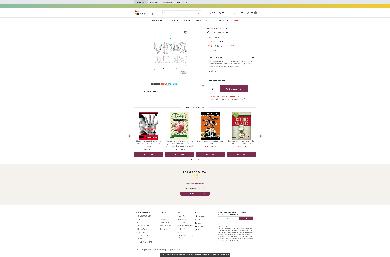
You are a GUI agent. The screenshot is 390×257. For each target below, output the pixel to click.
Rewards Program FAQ (144, 242)
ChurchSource (154, 2)
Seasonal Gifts (220, 20)
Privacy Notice (182, 222)
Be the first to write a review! (195, 194)
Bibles (187, 20)
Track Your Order (142, 235)
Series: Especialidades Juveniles (217, 28)
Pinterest (201, 230)
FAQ (137, 222)
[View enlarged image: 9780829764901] (170, 57)
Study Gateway (182, 2)
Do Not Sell (181, 229)
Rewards (139, 239)
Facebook (201, 223)
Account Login (141, 232)
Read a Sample (151, 91)
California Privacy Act (184, 226)
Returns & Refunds (142, 226)
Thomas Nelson (165, 222)
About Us (163, 216)
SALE (236, 20)
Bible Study (201, 20)
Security (180, 232)
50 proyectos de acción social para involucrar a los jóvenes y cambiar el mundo (148, 143)
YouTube (200, 226)
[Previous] (129, 136)
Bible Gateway (168, 2)
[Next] (261, 136)
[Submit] (198, 13)
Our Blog (163, 219)
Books (175, 20)
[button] (253, 88)
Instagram (201, 216)
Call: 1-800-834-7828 (143, 216)
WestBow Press (165, 226)
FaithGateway (141, 2)
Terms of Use (182, 219)
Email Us (139, 219)
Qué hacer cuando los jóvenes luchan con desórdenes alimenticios (241, 142)
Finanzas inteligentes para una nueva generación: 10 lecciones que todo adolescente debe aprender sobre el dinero (179, 144)
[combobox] (181, 12)
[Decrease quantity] (209, 88)
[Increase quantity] (217, 88)
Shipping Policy (141, 229)
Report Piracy (182, 216)
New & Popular (159, 20)
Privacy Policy (240, 238)
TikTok (200, 219)
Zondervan (163, 229)
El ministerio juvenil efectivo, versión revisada (210, 142)
